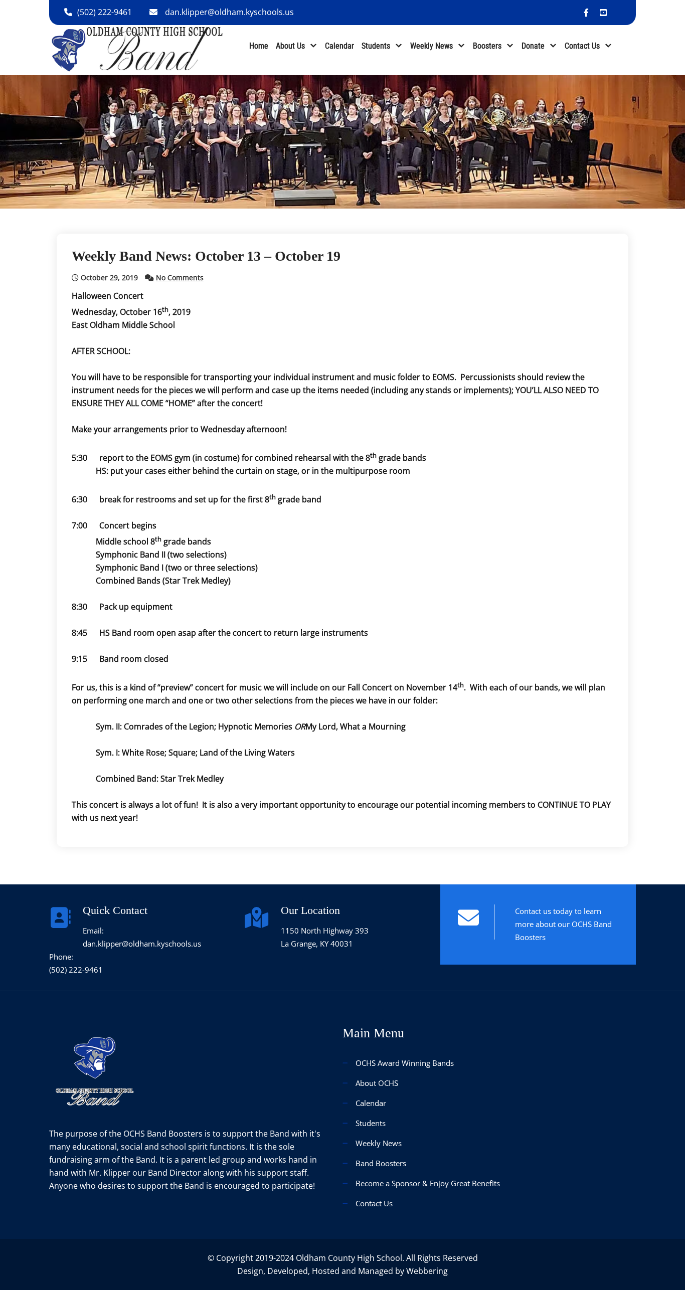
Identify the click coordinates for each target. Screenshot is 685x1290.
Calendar (339, 46)
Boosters (487, 46)
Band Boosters (381, 1163)
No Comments (180, 277)
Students (376, 46)
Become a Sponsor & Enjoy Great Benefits (428, 1183)
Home (258, 46)
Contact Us (582, 46)
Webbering (427, 1270)
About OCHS (377, 1083)
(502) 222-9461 (104, 12)
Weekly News (431, 46)
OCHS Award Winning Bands (405, 1063)
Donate (533, 46)
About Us (290, 46)
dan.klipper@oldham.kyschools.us (229, 12)
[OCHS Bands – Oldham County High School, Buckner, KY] (137, 49)
